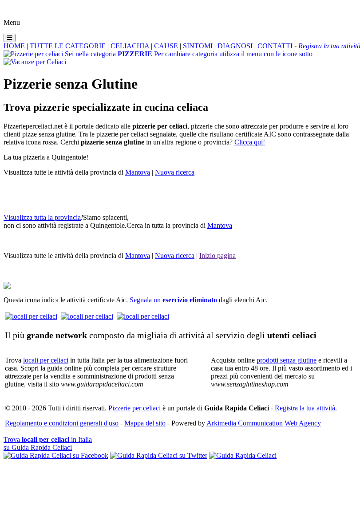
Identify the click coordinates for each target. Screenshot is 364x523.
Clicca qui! (249, 142)
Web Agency (303, 423)
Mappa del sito (145, 423)
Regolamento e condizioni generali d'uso (62, 423)
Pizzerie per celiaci (134, 408)
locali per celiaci (45, 360)
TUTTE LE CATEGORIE (68, 46)
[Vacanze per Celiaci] (35, 62)
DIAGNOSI (235, 46)
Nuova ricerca (174, 172)
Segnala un (173, 300)
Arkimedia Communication (244, 423)
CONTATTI (275, 46)
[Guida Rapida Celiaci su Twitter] (158, 455)
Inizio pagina (217, 255)
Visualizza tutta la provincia (42, 217)
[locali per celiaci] (31, 316)
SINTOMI (198, 46)
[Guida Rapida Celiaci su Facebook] (56, 455)
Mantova (137, 172)
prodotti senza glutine (287, 360)
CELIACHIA (130, 46)
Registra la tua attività (305, 408)
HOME (14, 46)
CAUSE (166, 46)
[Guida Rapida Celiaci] (243, 455)
